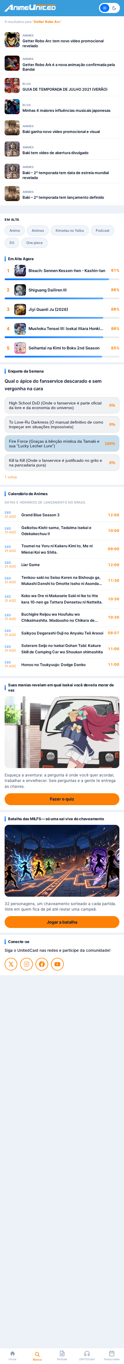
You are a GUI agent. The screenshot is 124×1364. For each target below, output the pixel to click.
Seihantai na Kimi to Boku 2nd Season (64, 348)
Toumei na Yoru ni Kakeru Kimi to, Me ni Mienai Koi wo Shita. (57, 549)
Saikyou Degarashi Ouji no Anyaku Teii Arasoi (62, 633)
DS (12, 242)
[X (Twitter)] (11, 964)
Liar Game (30, 564)
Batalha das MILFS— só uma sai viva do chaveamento (56, 818)
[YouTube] (57, 964)
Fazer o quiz (62, 798)
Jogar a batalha (62, 922)
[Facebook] (41, 964)
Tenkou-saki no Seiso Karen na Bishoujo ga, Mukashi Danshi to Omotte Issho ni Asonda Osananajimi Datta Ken (61, 581)
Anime (15, 230)
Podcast (102, 230)
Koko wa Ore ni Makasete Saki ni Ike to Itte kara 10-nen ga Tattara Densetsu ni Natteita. (62, 598)
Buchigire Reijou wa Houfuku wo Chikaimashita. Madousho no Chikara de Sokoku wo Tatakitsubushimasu (58, 618)
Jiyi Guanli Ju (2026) (48, 309)
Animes (38, 230)
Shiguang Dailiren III (48, 290)
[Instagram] (26, 964)
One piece (34, 242)
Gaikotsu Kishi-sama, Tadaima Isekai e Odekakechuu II (56, 530)
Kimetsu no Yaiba (70, 230)
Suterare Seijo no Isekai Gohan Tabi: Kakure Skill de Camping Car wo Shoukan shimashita (62, 648)
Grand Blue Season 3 (40, 515)
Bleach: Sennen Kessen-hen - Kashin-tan (67, 270)
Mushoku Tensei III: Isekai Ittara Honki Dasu (64, 328)
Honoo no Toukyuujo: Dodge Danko (53, 664)
